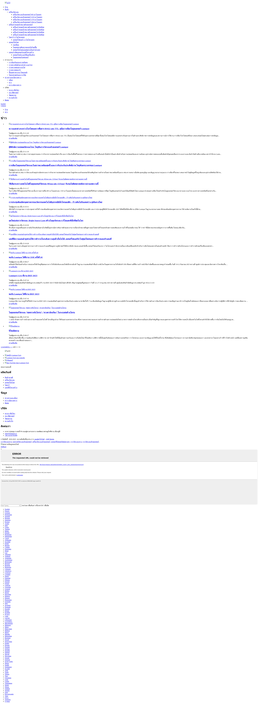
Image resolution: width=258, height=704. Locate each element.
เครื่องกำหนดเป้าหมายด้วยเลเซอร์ (21, 24)
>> (12, 347)
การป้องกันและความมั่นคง (18, 62)
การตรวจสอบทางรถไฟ (17, 67)
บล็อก (11, 80)
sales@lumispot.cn (11, 433)
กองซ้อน (16, 45)
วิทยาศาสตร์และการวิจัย (17, 75)
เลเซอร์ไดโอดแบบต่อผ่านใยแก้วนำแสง (26, 50)
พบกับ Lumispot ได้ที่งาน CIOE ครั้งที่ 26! (26, 257)
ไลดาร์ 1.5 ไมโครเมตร (17, 37)
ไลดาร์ (7, 385)
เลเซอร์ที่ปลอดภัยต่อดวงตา (60, 442)
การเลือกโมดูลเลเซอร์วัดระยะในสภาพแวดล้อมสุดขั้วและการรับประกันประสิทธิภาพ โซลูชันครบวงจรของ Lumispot (55, 165)
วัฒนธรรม (12, 95)
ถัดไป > (8, 347)
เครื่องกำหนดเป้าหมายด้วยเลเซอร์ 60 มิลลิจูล (28, 32)
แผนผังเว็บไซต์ (39, 439)
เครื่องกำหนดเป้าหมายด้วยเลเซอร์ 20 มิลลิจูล (28, 27)
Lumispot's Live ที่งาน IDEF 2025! (23, 276)
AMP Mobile (50, 439)
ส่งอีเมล (3, 447)
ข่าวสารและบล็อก (11, 398)
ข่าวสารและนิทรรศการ (13, 77)
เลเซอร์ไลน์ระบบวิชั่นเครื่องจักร (24, 55)
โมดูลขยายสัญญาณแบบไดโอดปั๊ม (25, 47)
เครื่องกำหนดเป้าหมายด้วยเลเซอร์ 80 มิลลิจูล (28, 35)
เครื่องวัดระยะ (14, 12)
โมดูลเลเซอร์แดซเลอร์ (21, 57)
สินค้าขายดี (9, 377)
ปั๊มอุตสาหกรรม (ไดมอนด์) (18, 72)
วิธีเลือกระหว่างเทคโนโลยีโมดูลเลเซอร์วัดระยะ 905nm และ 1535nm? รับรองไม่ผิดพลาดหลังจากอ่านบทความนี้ (53, 184)
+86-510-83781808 (11, 435)
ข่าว (10, 82)
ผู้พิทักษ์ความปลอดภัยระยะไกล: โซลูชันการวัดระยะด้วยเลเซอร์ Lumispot (38, 147)
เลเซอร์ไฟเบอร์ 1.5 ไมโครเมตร (23, 40)
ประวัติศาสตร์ (13, 92)
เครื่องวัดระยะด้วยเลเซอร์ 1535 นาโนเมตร (27, 17)
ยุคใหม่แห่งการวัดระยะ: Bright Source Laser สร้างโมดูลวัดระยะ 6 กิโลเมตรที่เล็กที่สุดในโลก (46, 220)
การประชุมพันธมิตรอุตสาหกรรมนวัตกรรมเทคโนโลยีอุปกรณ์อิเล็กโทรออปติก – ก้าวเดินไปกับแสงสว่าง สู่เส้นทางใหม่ (55, 202)
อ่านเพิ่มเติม (13, 138)
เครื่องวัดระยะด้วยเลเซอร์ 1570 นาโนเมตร (27, 19)
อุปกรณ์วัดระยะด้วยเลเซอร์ (22, 442)
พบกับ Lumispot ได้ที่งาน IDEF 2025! (24, 294)
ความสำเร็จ (13, 98)
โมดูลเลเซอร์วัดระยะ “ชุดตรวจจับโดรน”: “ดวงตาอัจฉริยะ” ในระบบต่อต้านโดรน (42, 312)
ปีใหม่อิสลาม (14, 331)
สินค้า (7, 9)
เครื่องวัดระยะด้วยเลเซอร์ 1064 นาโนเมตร (27, 22)
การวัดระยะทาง (6, 442)
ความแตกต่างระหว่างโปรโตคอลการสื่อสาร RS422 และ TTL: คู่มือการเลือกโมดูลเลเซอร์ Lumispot (49, 129)
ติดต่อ (7, 100)
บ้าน (6, 7)
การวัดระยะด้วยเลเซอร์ (91, 442)
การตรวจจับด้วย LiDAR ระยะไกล (20, 65)
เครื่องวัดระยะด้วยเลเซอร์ (41, 442)
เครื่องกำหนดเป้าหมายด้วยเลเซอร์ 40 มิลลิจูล (28, 30)
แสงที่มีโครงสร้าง (11, 387)
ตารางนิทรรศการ (15, 85)
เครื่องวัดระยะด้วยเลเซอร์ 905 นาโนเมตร (27, 14)
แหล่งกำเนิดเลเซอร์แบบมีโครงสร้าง (21, 52)
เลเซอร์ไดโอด (14, 42)
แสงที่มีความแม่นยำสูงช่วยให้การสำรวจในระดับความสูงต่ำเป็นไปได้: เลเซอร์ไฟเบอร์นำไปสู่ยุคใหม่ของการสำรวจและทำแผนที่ (60, 239)
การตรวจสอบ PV (15, 70)
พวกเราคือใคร (14, 90)
